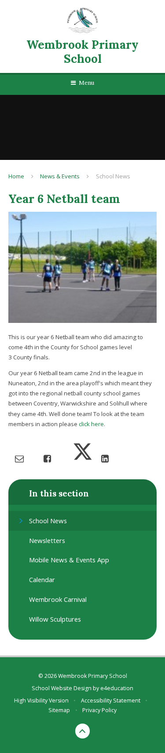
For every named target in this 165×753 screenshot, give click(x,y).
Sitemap (59, 710)
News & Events (60, 176)
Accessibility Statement (110, 700)
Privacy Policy (99, 710)
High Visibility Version (41, 700)
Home (16, 176)
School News (113, 176)
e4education (116, 688)
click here (91, 424)
